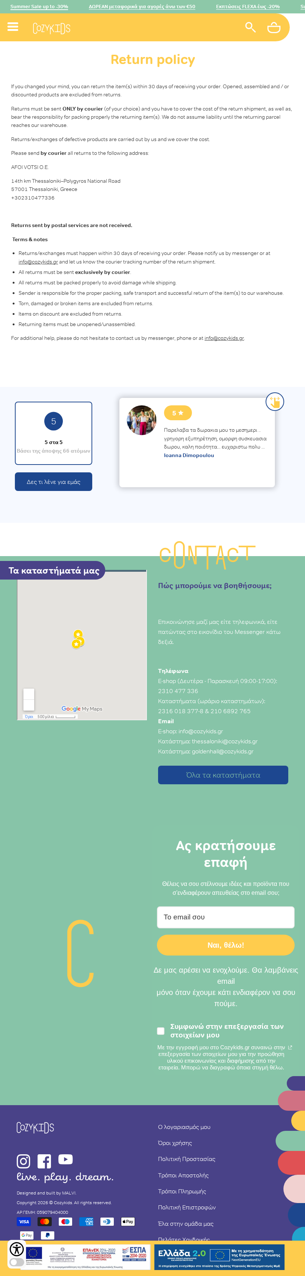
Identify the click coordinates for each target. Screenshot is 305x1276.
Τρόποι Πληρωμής (182, 1191)
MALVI (69, 1193)
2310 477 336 (178, 691)
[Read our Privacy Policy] (290, 1047)
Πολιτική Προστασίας (186, 1158)
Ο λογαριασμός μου (184, 1126)
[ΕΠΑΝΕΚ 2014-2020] (85, 1258)
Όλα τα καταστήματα (223, 775)
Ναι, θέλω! (226, 945)
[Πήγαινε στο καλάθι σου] (274, 29)
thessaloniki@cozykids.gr (225, 741)
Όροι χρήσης (175, 1142)
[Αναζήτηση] (250, 28)
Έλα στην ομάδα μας (186, 1223)
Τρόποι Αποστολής (183, 1175)
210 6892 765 (231, 711)
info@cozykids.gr (201, 731)
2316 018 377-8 (180, 711)
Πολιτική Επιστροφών (187, 1207)
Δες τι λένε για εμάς (53, 481)
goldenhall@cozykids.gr (223, 751)
